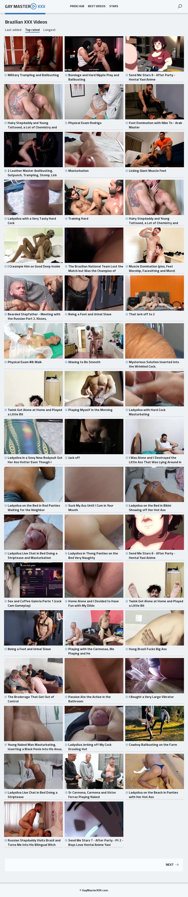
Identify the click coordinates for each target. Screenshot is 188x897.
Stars (113, 6)
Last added (13, 30)
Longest (49, 30)
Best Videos (97, 6)
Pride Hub (77, 6)
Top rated (32, 30)
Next (170, 865)
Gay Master (25, 6)
